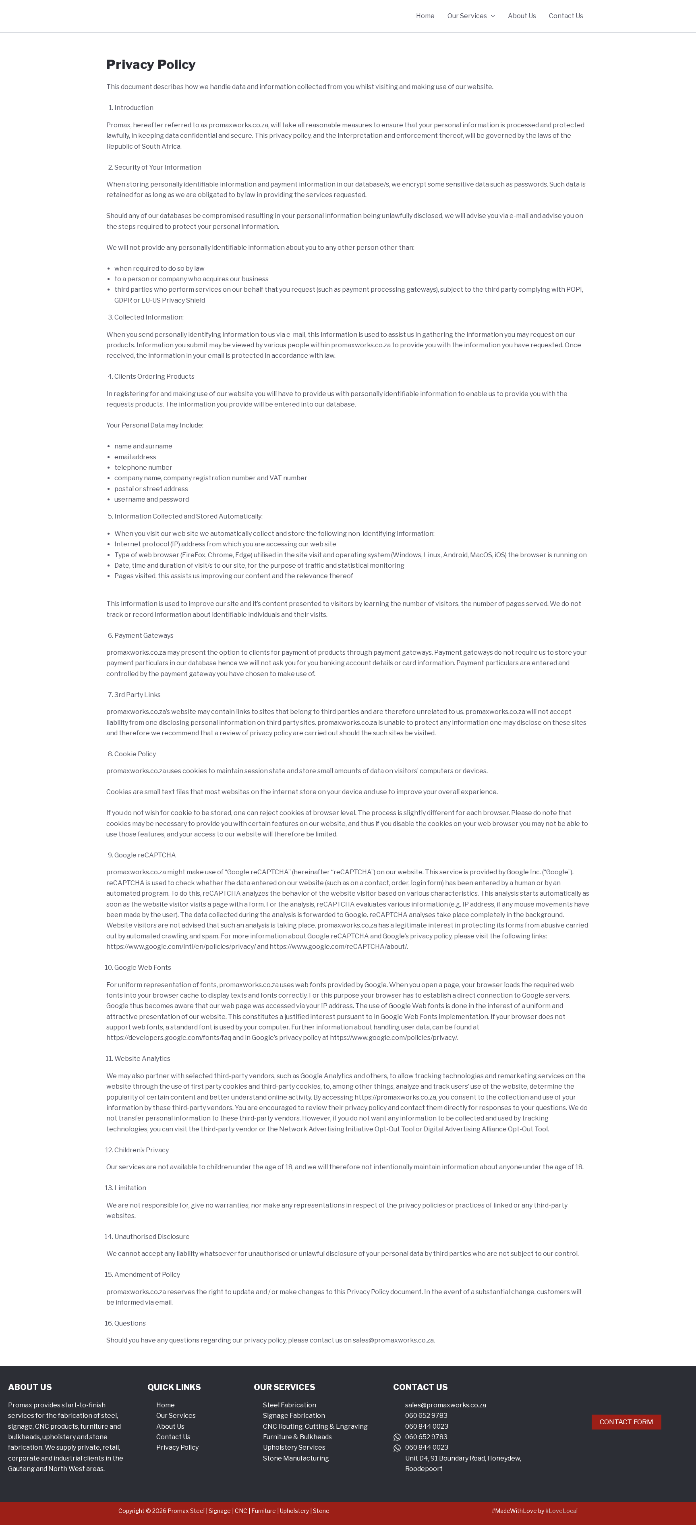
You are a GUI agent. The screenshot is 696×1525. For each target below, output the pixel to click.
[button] (491, 16)
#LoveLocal (561, 1510)
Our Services (467, 16)
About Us (522, 16)
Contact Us (566, 16)
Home (425, 16)
